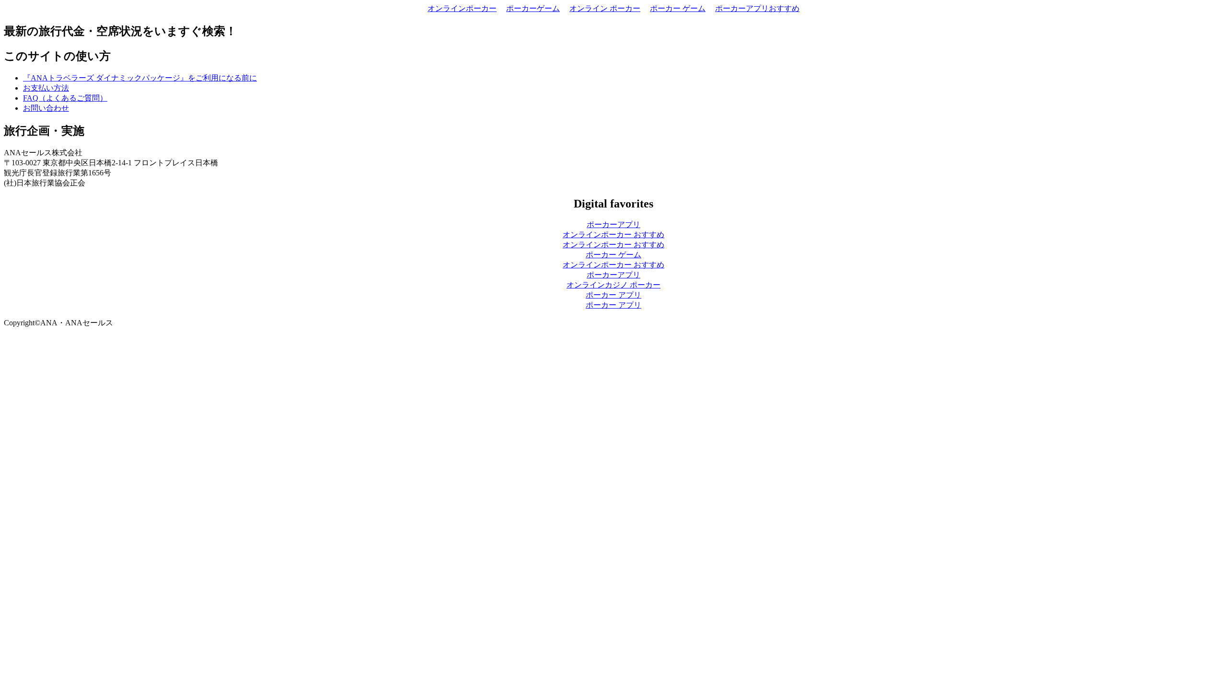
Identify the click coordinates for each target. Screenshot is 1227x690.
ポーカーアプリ (613, 224)
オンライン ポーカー (604, 8)
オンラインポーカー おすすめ (613, 234)
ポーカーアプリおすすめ (757, 8)
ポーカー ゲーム (678, 8)
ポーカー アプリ (613, 295)
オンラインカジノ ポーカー (613, 285)
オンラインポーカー (462, 8)
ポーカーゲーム (533, 8)
